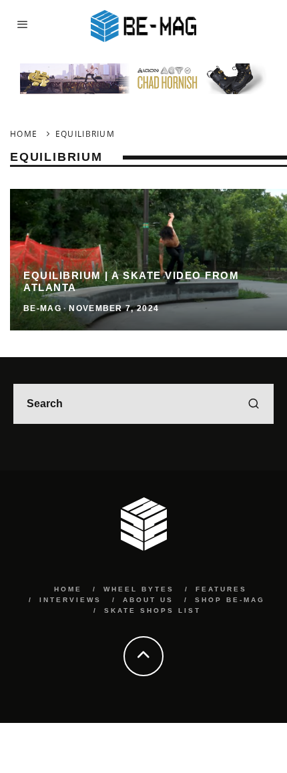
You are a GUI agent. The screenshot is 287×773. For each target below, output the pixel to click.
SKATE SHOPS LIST (152, 610)
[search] (254, 404)
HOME (68, 589)
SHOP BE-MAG (230, 599)
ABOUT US (148, 599)
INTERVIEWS (70, 599)
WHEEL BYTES (138, 589)
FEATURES (221, 589)
